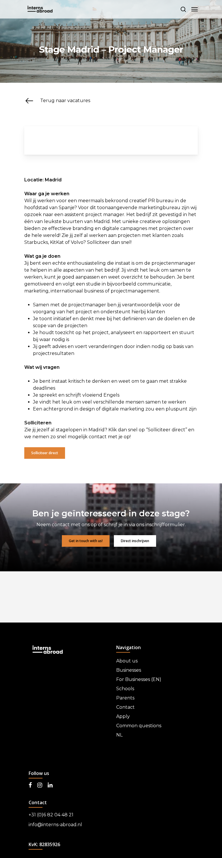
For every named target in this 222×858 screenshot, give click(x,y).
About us (127, 661)
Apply (123, 716)
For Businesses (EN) (138, 679)
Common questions (138, 725)
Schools (125, 688)
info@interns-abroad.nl (55, 824)
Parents (125, 698)
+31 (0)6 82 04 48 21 (51, 815)
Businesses (128, 670)
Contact (125, 707)
